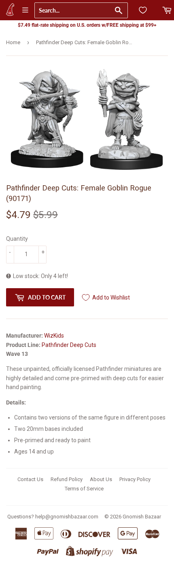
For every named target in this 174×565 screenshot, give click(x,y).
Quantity (17, 238)
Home (13, 42)
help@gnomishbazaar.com (66, 517)
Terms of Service (84, 489)
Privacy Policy (135, 479)
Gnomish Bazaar (142, 517)
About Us (101, 479)
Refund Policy (67, 479)
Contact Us (30, 479)
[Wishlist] (143, 10)
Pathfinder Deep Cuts (69, 345)
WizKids (54, 335)
